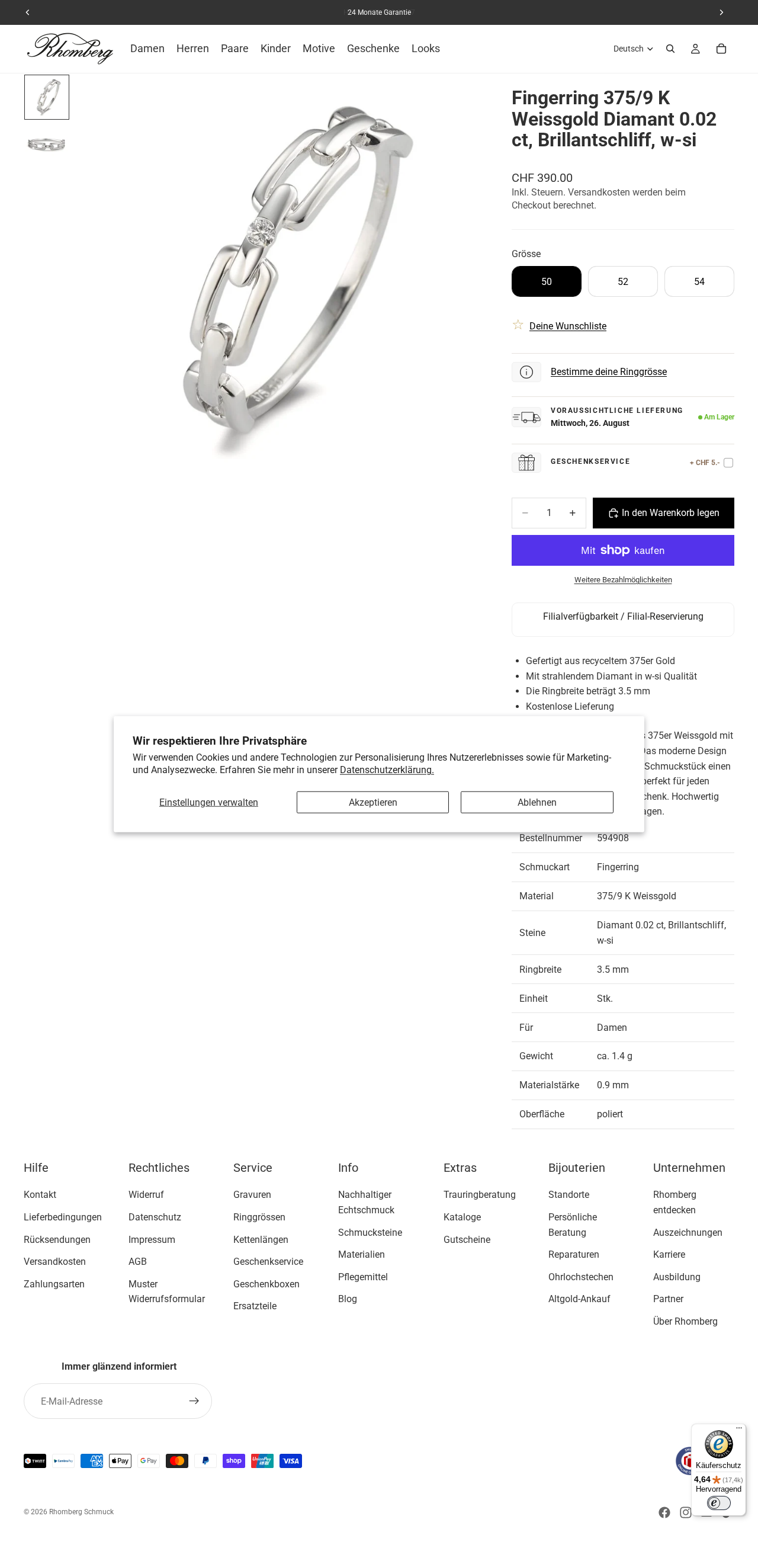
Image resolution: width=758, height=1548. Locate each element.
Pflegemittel (363, 1277)
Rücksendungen (57, 1239)
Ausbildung (677, 1277)
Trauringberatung (480, 1195)
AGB (138, 1261)
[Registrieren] (194, 1401)
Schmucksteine (370, 1232)
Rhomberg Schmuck (81, 1512)
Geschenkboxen (266, 1284)
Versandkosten (55, 1261)
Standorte (568, 1195)
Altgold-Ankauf (579, 1299)
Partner (668, 1299)
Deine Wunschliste (567, 326)
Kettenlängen (260, 1239)
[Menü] (739, 1431)
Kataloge (462, 1217)
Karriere (669, 1254)
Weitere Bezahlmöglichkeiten (623, 579)
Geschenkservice (268, 1261)
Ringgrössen (259, 1217)
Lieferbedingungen (63, 1217)
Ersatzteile (255, 1306)
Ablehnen (537, 802)
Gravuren (252, 1195)
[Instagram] (686, 1512)
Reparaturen (573, 1254)
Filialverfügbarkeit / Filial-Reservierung (623, 616)
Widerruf (146, 1195)
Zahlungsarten (54, 1284)
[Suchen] (670, 49)
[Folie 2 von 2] (46, 144)
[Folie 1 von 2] (46, 97)
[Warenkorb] (721, 49)
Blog (347, 1299)
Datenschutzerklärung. (387, 769)
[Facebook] (664, 1512)
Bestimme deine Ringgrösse (609, 371)
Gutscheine (467, 1239)
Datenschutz (155, 1217)
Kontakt (40, 1195)
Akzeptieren (373, 802)
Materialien (361, 1254)
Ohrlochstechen (581, 1277)
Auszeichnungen (687, 1232)
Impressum (152, 1239)
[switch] (719, 1503)
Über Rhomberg (685, 1321)
